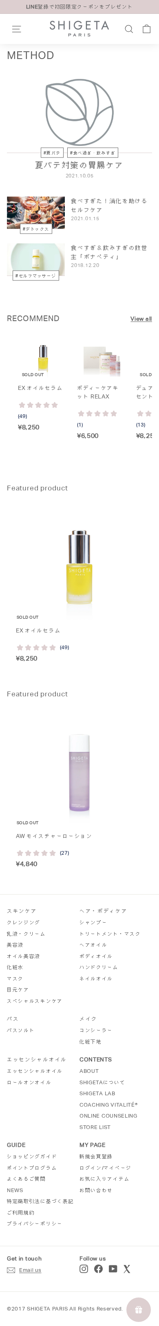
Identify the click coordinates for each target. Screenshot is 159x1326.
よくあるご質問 (26, 1179)
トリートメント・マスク (110, 934)
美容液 (15, 945)
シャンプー (94, 922)
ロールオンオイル (29, 1082)
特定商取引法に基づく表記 (40, 1201)
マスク (15, 979)
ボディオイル (96, 956)
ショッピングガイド (32, 1156)
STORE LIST (95, 1127)
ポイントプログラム (32, 1168)
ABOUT (89, 1071)
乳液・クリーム (26, 934)
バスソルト (21, 1030)
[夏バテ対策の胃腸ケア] (79, 112)
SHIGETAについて (103, 1082)
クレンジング (23, 922)
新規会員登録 (96, 1156)
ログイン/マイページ (106, 1168)
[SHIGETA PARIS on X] (128, 1269)
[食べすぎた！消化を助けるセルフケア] (36, 213)
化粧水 (15, 967)
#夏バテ (52, 153)
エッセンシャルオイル (35, 1071)
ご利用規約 (21, 1213)
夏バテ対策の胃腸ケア (79, 165)
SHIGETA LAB (97, 1093)
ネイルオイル (96, 979)
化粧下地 (91, 1042)
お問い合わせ (96, 1190)
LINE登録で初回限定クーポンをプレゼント (79, 7)
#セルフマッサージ (35, 275)
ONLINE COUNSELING (108, 1116)
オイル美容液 (23, 956)
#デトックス (36, 228)
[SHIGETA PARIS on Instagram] (84, 1269)
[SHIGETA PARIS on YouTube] (113, 1269)
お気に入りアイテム (105, 1179)
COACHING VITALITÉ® (109, 1105)
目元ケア (18, 990)
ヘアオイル (94, 945)
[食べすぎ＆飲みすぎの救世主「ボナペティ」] (36, 259)
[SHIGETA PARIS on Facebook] (98, 1269)
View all (141, 318)
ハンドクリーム (99, 967)
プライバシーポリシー (35, 1224)
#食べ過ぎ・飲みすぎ (92, 153)
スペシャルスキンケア (35, 1001)
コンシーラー (96, 1030)
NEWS (15, 1190)
